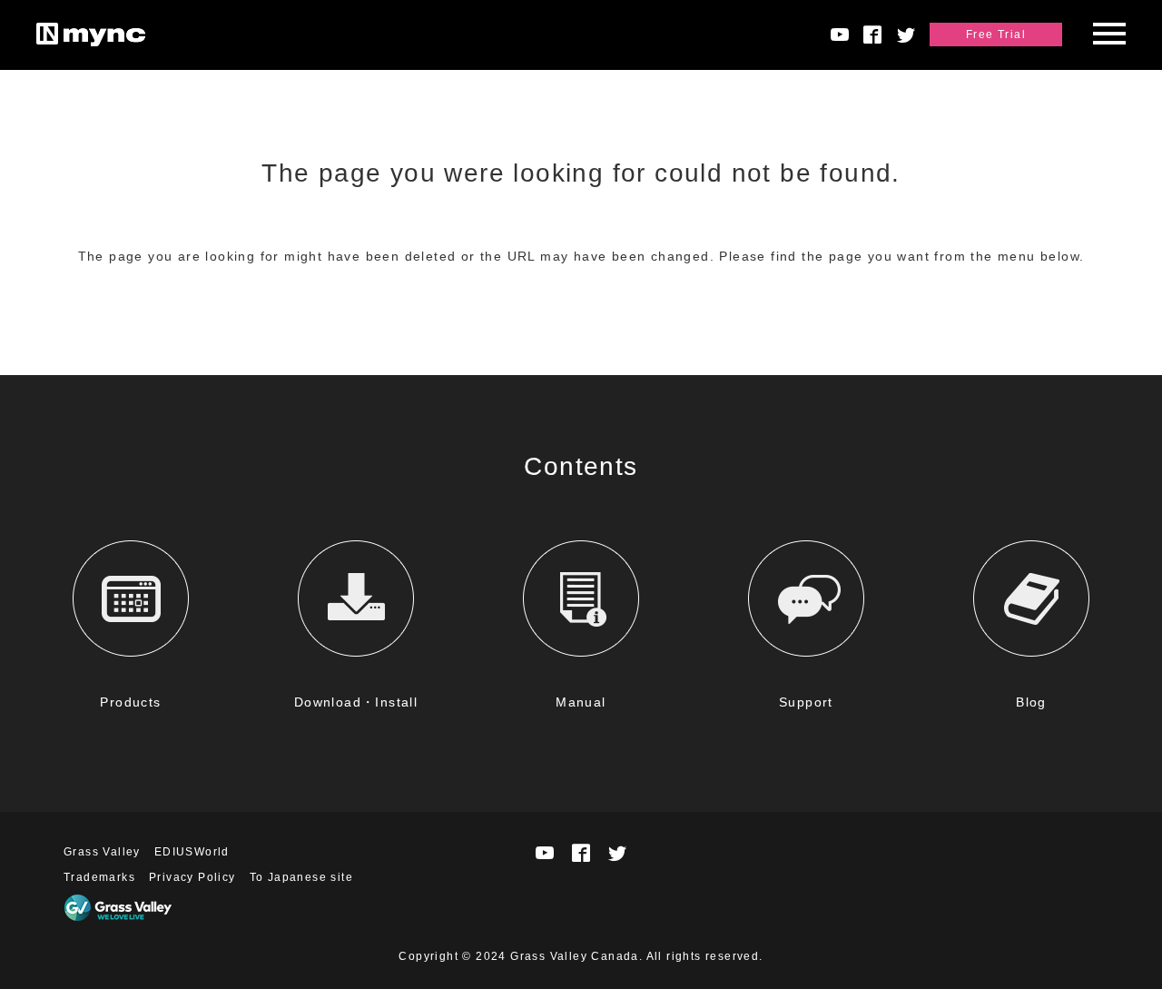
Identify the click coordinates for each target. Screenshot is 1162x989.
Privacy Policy (192, 877)
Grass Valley (102, 852)
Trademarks (99, 877)
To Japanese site (301, 877)
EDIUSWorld (192, 852)
